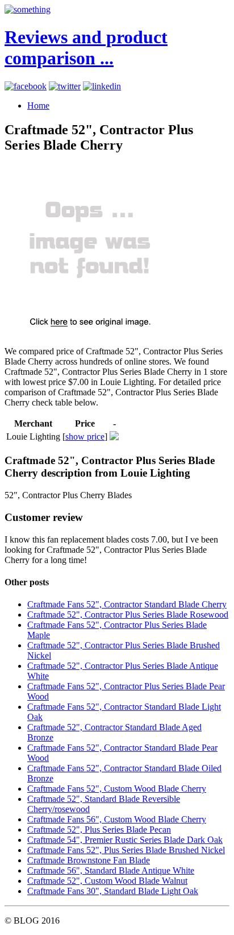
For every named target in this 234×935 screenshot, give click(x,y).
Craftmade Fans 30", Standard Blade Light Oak (112, 891)
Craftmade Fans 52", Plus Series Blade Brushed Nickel (126, 850)
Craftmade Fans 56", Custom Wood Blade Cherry (116, 819)
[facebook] (26, 86)
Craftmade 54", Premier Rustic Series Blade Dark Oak (125, 840)
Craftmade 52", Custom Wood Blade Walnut (107, 881)
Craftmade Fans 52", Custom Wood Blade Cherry (116, 788)
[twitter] (65, 86)
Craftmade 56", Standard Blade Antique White (110, 870)
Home (38, 105)
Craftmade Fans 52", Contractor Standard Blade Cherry (127, 604)
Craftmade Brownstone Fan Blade (88, 860)
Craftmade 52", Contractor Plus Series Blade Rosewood (127, 614)
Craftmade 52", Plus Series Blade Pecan (99, 829)
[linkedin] (102, 86)
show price (85, 436)
